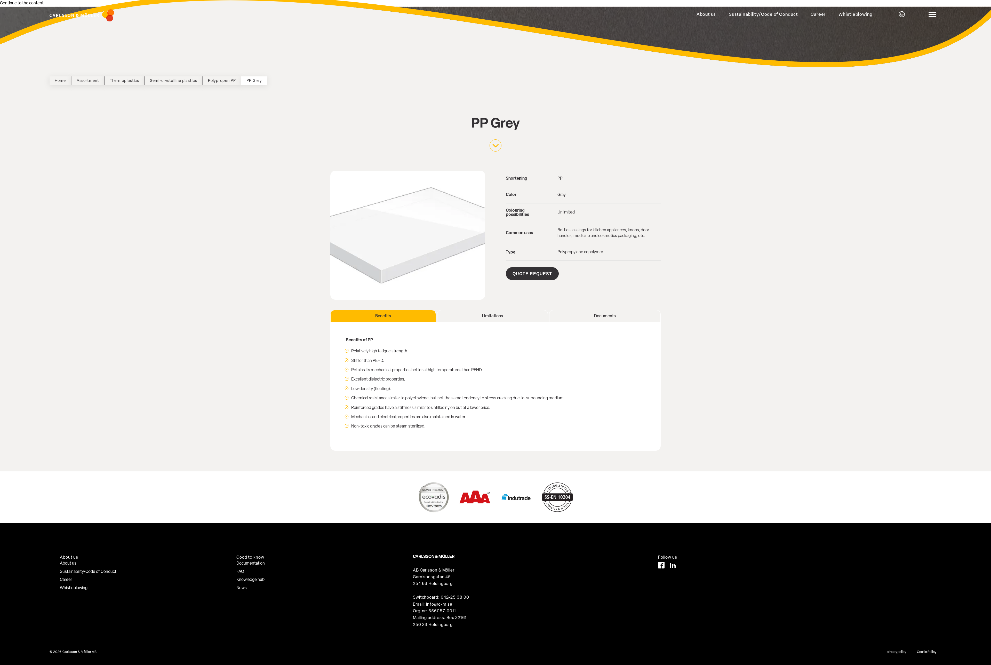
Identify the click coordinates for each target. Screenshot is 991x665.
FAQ (240, 572)
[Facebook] (661, 566)
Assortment (88, 81)
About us (706, 14)
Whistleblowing (855, 14)
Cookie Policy (926, 652)
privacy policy (896, 652)
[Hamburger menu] (934, 14)
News (241, 588)
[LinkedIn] (673, 566)
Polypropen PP (222, 81)
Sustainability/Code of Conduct (763, 14)
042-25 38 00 (455, 598)
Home (60, 81)
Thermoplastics (124, 81)
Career (818, 14)
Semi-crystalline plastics (173, 81)
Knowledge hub (250, 580)
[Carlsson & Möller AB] (82, 20)
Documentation (250, 563)
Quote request (532, 274)
